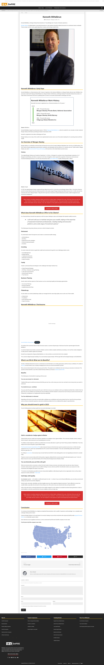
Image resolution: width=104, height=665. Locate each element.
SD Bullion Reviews (57, 637)
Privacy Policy (60, 663)
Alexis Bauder (47, 19)
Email (22, 601)
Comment (23, 585)
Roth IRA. (63, 369)
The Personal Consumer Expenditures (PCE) (30, 447)
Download (37, 342)
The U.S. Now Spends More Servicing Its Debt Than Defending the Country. (22, 10)
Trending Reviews (59, 8)
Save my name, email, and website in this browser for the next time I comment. (34, 606)
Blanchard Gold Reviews (57, 632)
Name (22, 596)
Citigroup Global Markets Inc (53, 130)
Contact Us (65, 663)
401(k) (23, 365)
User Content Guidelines (83, 623)
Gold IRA (41, 8)
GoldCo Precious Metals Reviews (59, 623)
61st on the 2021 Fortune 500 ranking (37, 148)
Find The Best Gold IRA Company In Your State (87, 626)
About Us (69, 663)
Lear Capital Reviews (57, 626)
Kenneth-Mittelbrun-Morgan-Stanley (27, 342)
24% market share (54, 158)
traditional (57, 369)
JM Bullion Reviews (57, 640)
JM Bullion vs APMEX (31, 626)
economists (29, 452)
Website (54, 601)
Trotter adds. (37, 472)
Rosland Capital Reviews (57, 629)
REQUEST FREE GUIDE (52, 208)
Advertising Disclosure (75, 663)
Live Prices (48, 8)
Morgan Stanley (24, 25)
